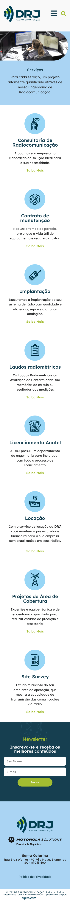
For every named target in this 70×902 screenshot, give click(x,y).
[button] (63, 13)
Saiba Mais (35, 170)
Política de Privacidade (35, 877)
